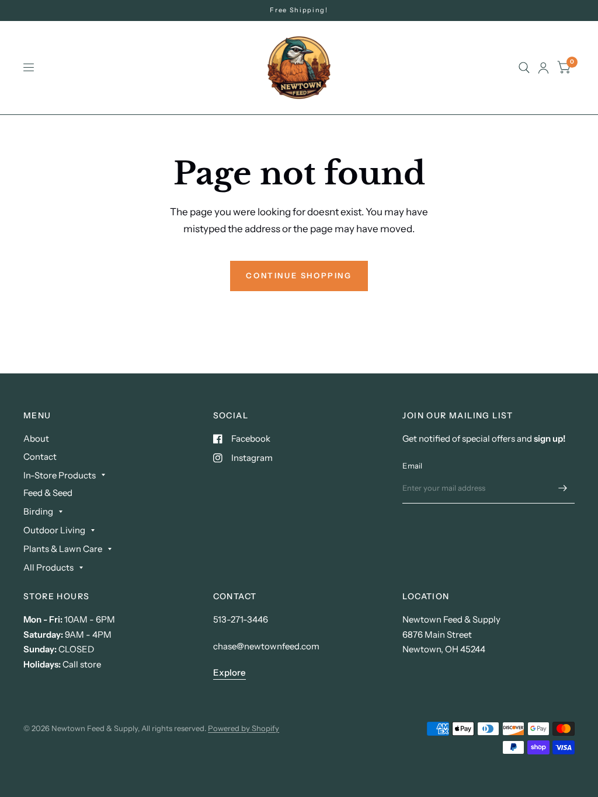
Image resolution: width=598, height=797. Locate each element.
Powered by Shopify (243, 728)
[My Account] (543, 67)
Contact (40, 456)
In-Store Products (59, 475)
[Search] (524, 67)
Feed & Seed (47, 492)
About (36, 438)
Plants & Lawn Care (62, 548)
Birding (38, 511)
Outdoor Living (54, 530)
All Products (48, 567)
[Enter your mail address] (563, 488)
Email (412, 465)
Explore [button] (229, 672)
